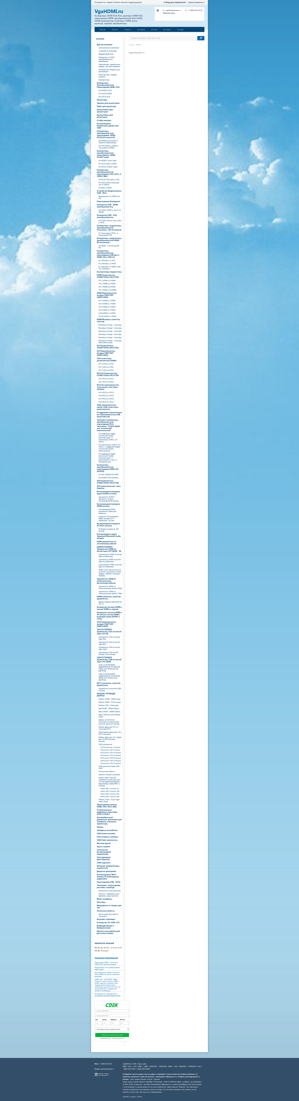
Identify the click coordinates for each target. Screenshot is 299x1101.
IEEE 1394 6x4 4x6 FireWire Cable (109, 716)
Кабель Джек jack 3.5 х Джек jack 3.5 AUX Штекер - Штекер (110, 739)
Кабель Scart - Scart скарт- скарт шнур (109, 800)
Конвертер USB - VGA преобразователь (107, 216)
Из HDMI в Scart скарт (108, 161)
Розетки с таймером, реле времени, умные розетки (109, 895)
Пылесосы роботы (106, 911)
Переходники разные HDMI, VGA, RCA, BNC (107, 806)
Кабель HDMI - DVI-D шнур (110, 702)
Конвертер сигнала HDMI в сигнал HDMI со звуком (109, 608)
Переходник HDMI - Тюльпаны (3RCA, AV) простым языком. (106, 963)
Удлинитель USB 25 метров (110, 761)
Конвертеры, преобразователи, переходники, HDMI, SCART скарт (106, 154)
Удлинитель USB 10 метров (110, 753)
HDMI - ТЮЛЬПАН (150, 1066)
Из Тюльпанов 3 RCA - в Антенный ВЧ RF (108, 234)
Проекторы (102, 100)
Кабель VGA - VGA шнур (108, 705)
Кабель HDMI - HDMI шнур (109, 699)
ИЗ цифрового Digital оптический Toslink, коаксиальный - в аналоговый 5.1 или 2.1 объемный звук (108, 458)
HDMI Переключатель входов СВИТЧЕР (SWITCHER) (107, 295)
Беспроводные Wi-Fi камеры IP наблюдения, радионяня (108, 877)
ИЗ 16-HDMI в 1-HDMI (107, 316)
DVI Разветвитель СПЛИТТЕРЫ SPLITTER (108, 347)
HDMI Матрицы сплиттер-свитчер (108, 320)
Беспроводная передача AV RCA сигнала (108, 525)
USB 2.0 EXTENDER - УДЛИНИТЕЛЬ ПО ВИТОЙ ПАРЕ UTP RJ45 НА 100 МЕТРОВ (109, 668)
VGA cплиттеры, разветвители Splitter (107, 360)
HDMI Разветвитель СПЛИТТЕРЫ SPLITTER (108, 276)
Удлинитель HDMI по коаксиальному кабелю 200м (110, 587)
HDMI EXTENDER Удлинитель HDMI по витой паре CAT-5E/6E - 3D (109, 549)
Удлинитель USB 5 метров (110, 750)
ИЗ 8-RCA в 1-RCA (106, 396)
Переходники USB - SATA (108, 882)
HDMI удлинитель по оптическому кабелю (106, 543)
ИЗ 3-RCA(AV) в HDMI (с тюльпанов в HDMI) (108, 147)
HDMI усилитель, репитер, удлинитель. (109, 598)
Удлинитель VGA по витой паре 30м (109, 638)
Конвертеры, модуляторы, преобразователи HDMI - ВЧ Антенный (109, 240)
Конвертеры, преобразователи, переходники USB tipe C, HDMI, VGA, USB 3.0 (108, 254)
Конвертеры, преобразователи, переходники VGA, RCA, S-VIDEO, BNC (109, 173)
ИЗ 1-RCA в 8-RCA (106, 382)
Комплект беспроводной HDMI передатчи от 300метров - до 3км (108, 518)
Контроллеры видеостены (109, 272)
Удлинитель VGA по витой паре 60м (109, 643)
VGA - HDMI (137, 1066)
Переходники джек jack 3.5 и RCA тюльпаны (110, 733)
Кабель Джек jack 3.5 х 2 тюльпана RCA (108, 728)
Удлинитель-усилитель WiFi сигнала (110, 689)
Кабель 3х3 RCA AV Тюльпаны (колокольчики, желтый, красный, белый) (109, 722)
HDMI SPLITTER (129, 1069)
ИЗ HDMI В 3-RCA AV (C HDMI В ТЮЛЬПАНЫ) (108, 142)
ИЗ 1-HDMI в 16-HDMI (107, 290)
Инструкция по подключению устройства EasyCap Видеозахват (107, 995)
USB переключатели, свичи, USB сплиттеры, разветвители (108, 407)
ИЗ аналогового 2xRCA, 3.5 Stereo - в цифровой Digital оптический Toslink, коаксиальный (109, 448)
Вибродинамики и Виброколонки (105, 927)
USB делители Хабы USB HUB (109, 767)
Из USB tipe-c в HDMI (107, 264)
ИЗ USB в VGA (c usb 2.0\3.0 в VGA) (110, 222)
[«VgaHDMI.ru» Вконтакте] (158, 10)
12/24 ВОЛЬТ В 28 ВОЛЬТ (109, 48)
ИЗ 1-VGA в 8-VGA (106, 370)
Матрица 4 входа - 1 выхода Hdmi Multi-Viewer (110, 342)
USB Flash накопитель (107, 840)
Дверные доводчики (106, 871)
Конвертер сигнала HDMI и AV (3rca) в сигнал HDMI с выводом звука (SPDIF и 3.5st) (109, 615)
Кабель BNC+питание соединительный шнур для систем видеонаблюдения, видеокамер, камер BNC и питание (109, 782)
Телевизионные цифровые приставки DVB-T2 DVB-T (107, 812)
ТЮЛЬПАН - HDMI (165, 1066)
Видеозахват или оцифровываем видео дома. (107, 968)
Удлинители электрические (110, 891)
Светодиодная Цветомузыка (103, 858)
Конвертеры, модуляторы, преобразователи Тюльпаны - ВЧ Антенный (109, 228)
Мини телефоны (104, 899)
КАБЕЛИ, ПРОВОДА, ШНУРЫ (106, 695)
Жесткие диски (104, 843)
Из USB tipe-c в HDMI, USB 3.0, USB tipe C (109, 268)
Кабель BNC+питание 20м (109, 794)
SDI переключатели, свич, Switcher (109, 487)
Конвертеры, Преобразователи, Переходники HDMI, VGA (108, 85)
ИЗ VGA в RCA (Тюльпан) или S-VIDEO (109, 184)
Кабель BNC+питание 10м (109, 791)
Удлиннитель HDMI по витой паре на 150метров (110, 566)
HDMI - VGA (127, 1066)
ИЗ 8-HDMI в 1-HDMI (107, 313)
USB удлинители (105, 744)
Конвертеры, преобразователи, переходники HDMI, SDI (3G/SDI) (107, 468)
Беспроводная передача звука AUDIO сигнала (108, 493)
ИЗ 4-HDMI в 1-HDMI (107, 307)
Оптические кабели (106, 771)
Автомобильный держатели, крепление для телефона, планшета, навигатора (109, 820)
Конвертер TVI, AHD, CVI (108, 923)
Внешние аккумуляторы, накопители (108, 867)
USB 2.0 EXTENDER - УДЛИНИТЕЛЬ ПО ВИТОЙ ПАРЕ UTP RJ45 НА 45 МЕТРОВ (109, 677)
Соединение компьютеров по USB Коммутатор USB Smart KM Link (109, 415)
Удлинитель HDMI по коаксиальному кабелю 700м (110, 592)
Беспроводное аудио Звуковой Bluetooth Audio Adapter (109, 536)
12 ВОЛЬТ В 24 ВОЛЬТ (108, 51)
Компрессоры (104, 80)
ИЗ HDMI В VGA (105, 90)
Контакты (167, 29)
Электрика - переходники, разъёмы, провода (109, 886)
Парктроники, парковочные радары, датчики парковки (109, 65)
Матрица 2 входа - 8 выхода (110, 334)
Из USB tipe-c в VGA (107, 260)
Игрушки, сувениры (106, 919)
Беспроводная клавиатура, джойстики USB (108, 126)
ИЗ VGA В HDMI (105, 94)
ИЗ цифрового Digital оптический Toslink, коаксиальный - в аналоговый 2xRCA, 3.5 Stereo (108, 438)
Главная (102, 29)
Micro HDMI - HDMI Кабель (109, 712)
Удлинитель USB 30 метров (110, 763)
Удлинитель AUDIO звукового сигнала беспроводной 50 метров (109, 499)
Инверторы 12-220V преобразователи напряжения (106, 59)
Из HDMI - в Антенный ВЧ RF (109, 247)
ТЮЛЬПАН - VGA (195, 1066)
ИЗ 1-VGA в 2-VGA (106, 364)
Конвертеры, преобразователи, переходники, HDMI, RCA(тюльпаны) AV (106, 134)
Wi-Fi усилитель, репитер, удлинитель (109, 684)
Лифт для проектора (106, 106)
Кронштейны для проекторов (105, 111)
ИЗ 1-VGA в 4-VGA (106, 367)
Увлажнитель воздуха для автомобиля (109, 71)
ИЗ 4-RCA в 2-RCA (106, 399)
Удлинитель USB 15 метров (110, 755)
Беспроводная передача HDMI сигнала (108, 505)
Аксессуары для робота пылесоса (108, 915)
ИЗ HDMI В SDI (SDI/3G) (108, 478)
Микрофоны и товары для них (109, 907)
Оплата (154, 29)
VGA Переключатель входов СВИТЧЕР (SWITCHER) (106, 624)
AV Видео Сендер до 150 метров (109, 530)
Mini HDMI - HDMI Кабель (109, 708)
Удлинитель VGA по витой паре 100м (109, 648)
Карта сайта (142, 1064)
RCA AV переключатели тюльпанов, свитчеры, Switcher (108, 387)
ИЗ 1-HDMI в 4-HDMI (107, 284)
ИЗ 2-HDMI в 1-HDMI (107, 301)
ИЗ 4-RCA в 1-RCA (106, 392)
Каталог (115, 29)
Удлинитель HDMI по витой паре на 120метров (110, 561)
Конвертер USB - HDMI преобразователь (107, 206)
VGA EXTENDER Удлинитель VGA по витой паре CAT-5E (109, 632)
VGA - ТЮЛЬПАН (180, 1066)
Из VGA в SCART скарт (108, 167)
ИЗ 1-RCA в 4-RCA (106, 379)
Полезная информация (106, 958)
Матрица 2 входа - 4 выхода (110, 328)
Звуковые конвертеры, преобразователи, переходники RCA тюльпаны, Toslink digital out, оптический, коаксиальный (108, 425)
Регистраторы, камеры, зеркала (108, 76)
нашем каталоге (135, 2)
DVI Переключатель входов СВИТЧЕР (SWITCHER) (106, 353)
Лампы (100, 827)
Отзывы (180, 29)
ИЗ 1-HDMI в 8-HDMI (107, 287)
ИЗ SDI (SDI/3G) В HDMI (108, 475)
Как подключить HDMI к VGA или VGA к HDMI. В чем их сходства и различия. (107, 974)
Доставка (141, 29)
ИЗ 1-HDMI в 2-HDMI (107, 280)
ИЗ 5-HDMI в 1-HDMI (107, 310)
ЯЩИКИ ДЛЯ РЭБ (106, 54)
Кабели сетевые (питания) (109, 775)
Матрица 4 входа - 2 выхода (110, 331)
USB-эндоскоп (103, 863)
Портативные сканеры (107, 837)
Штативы (101, 902)
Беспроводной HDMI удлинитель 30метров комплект (107, 511)
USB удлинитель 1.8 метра (110, 747)
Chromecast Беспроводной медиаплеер (104, 852)
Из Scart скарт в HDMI (108, 164)
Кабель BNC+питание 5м (109, 788)
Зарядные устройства (107, 830)
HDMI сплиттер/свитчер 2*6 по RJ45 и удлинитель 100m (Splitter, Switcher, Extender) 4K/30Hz (110, 573)
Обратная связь (169, 13)
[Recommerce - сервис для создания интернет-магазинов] (96, 1075)
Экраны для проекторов (108, 103)
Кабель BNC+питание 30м (109, 796)
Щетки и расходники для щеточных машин (108, 932)
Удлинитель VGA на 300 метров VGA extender (108, 653)
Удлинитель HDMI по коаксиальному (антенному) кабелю (106, 581)
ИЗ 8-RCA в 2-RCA (106, 402)
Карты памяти (103, 847)
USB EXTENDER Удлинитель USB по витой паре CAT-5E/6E (109, 659)
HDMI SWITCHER (143, 1069)
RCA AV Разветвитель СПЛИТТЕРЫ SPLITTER (108, 374)
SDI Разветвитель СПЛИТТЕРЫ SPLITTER (108, 482)
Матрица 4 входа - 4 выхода (110, 337)
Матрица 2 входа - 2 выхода (110, 325)
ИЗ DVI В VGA (104, 97)
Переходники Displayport (108, 201)
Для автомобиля (104, 45)
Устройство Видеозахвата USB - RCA (109, 192)
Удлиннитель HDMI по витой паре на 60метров (110, 555)
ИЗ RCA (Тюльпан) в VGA (109, 180)
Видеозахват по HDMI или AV (109, 197)
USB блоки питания (106, 834)
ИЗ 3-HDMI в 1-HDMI (107, 304)
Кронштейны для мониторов (105, 116)
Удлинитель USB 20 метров (110, 758)
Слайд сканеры (104, 120)
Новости (127, 29)
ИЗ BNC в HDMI (105, 188)
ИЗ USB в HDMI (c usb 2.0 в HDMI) (110, 211)
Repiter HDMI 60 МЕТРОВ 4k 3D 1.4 (110, 603)
